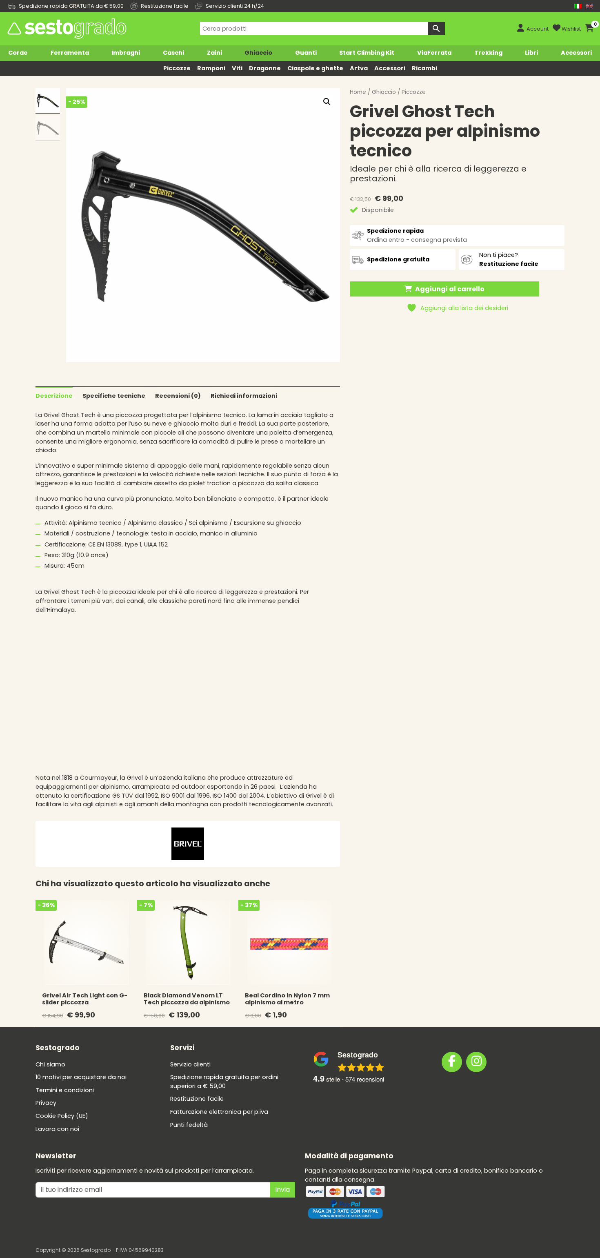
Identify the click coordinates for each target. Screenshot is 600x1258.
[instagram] (476, 1062)
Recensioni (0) (178, 396)
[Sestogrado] (66, 28)
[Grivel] (187, 843)
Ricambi (424, 68)
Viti (237, 68)
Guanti (306, 53)
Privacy (46, 1103)
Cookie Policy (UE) (62, 1116)
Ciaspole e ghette (315, 68)
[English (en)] (589, 6)
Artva (359, 68)
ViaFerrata (434, 53)
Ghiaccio (258, 53)
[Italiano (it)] (578, 6)
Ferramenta (70, 53)
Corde (18, 53)
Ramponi (211, 68)
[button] (327, 101)
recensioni (364, 1079)
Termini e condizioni (65, 1090)
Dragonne (265, 68)
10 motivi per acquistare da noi (81, 1077)
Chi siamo (50, 1064)
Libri (531, 53)
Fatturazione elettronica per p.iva (219, 1112)
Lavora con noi (57, 1129)
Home (358, 92)
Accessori (576, 53)
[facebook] (452, 1062)
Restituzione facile (197, 1099)
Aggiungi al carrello (449, 289)
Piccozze (177, 68)
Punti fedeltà (189, 1125)
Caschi (173, 53)
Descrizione (54, 396)
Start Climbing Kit (366, 53)
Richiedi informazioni (244, 396)
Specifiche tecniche (113, 396)
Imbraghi (125, 53)
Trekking (488, 53)
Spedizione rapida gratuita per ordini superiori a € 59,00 (224, 1081)
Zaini (214, 53)
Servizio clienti (190, 1064)
